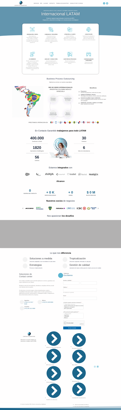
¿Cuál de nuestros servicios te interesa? (72, 302)
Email (64, 295)
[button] (23, 208)
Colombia (26, 306)
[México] (73, 318)
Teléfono (65, 287)
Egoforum (44, 404)
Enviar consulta (72, 328)
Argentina (26, 300)
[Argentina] (73, 315)
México (44, 300)
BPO (41, 3)
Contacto (52, 3)
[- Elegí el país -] (73, 313)
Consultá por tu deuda (76, 3)
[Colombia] (73, 316)
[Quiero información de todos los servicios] (73, 305)
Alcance (45, 3)
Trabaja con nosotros (62, 3)
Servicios (36, 3)
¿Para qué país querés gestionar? (71, 311)
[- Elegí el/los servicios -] (73, 304)
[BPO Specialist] (73, 308)
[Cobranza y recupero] (73, 307)
